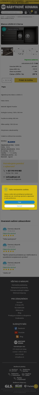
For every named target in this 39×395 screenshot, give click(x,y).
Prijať (19, 202)
